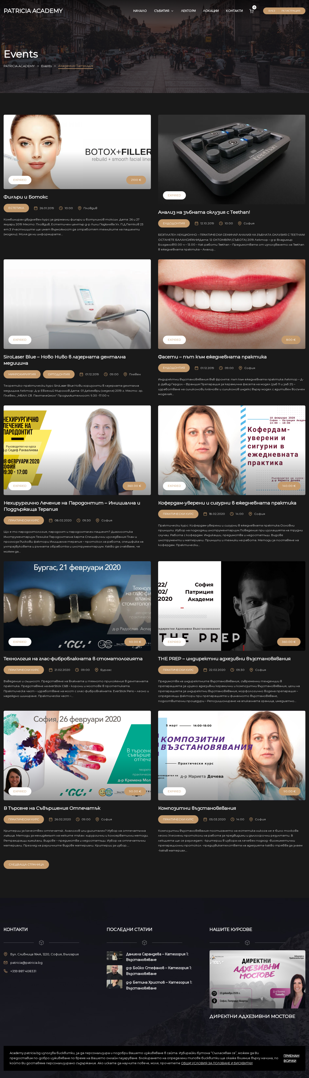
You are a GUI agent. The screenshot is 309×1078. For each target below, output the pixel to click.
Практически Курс (23, 520)
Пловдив (90, 208)
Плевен (135, 374)
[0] (251, 11)
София (249, 223)
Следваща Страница (26, 864)
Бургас (106, 670)
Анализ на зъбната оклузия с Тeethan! (204, 212)
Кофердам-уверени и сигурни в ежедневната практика (227, 503)
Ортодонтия (59, 374)
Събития (161, 11)
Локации (211, 11)
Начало (140, 11)
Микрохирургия (22, 374)
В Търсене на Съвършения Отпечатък (52, 808)
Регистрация (290, 10)
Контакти (234, 11)
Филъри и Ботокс (26, 197)
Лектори (188, 11)
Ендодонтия (174, 223)
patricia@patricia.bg (26, 963)
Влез (271, 10)
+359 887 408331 (23, 971)
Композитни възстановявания (197, 808)
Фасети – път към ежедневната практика (212, 357)
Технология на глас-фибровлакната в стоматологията (73, 658)
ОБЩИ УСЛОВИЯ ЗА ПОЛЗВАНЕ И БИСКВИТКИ (217, 1063)
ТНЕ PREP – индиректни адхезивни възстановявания (224, 658)
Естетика (16, 208)
